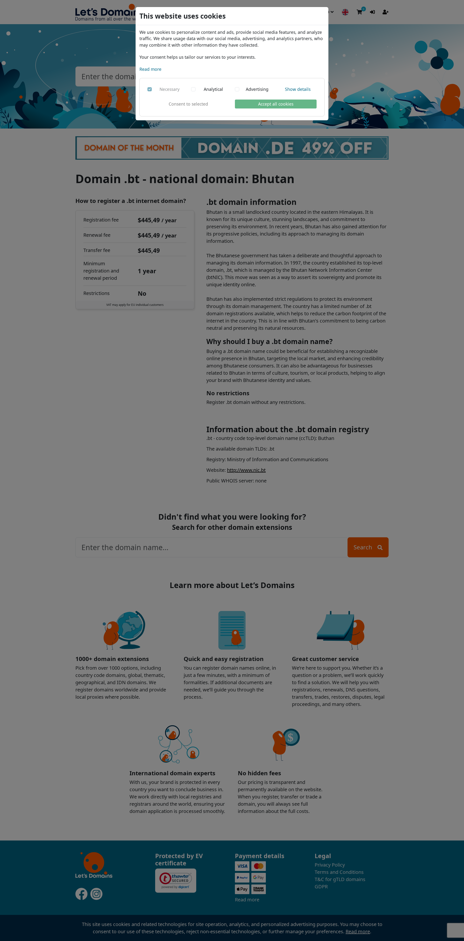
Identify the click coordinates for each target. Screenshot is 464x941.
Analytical (213, 89)
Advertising (257, 89)
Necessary (170, 89)
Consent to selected (188, 104)
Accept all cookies (275, 104)
